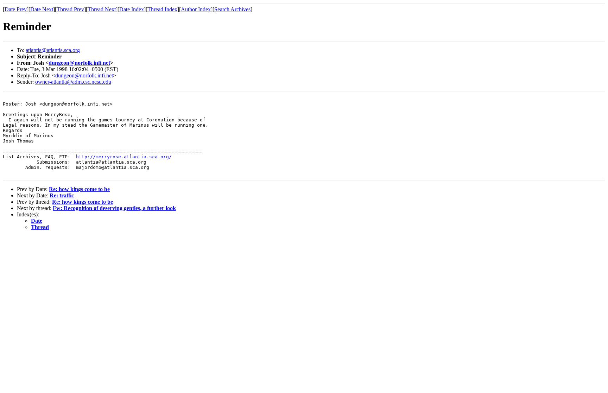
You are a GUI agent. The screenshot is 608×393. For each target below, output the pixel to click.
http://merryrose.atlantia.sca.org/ (124, 156)
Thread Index (162, 9)
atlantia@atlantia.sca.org (53, 50)
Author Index (196, 9)
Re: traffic (62, 195)
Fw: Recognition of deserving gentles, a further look (114, 208)
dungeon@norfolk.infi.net (79, 63)
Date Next (41, 9)
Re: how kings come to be (79, 189)
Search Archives (232, 9)
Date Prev (16, 9)
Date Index (131, 9)
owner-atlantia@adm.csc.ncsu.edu (73, 82)
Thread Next (102, 9)
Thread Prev (70, 9)
